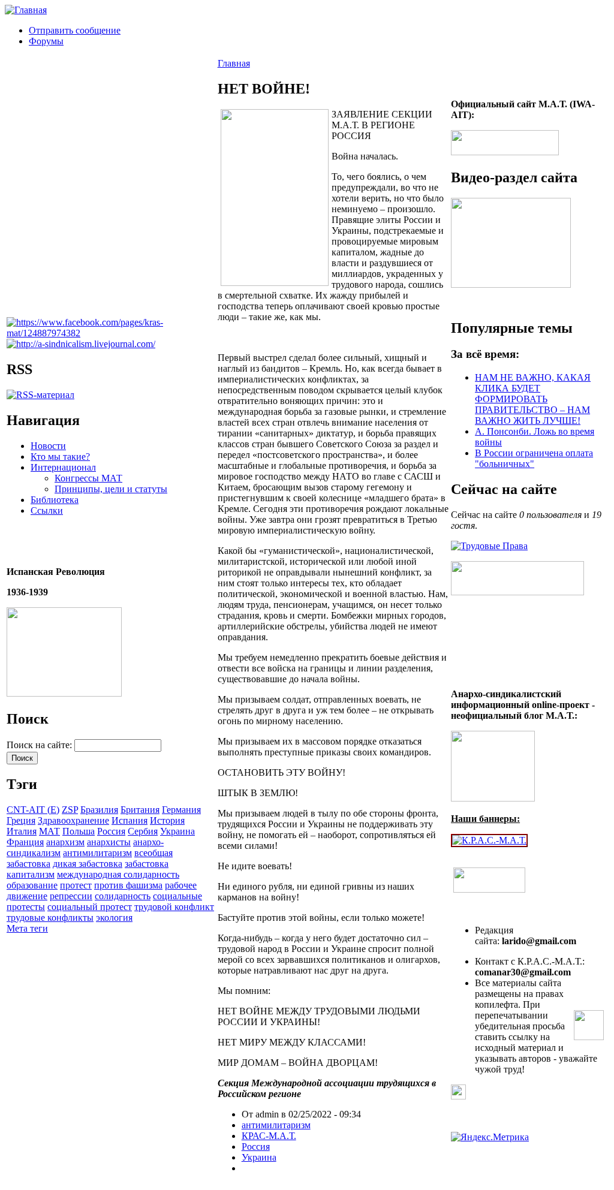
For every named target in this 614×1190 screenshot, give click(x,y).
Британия (140, 810)
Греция (21, 820)
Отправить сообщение (75, 30)
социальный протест (89, 907)
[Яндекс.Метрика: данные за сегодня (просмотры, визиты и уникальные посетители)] (490, 1137)
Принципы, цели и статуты (111, 489)
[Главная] (26, 10)
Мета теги (27, 928)
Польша (78, 831)
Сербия (143, 831)
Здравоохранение (73, 820)
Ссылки (47, 510)
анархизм (65, 842)
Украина (177, 831)
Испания (130, 820)
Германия (181, 810)
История (167, 820)
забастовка (146, 863)
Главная (234, 63)
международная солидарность (118, 874)
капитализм (31, 874)
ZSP (70, 810)
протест (76, 885)
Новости (48, 446)
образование (32, 885)
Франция (25, 842)
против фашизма (128, 885)
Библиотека (55, 500)
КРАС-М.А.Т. (269, 1136)
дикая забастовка (87, 863)
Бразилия (99, 810)
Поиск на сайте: (40, 745)
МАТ (49, 831)
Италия (22, 831)
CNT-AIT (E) (33, 810)
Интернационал (63, 467)
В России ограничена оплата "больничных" (534, 458)
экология (114, 917)
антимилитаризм (97, 853)
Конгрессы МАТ (88, 478)
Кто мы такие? (60, 456)
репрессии (71, 896)
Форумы (46, 41)
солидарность (123, 896)
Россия (111, 831)
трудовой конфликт (174, 907)
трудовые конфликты (50, 917)
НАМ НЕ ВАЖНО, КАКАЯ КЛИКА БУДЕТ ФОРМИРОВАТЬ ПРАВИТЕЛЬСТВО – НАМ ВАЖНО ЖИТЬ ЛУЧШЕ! (533, 399)
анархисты (109, 842)
